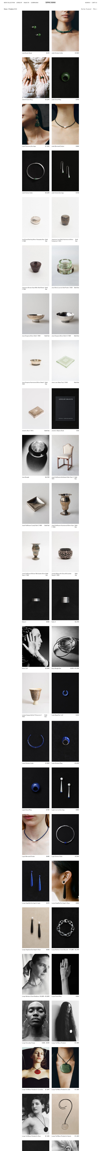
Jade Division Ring (27, 99)
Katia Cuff (25, 668)
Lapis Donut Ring (27, 810)
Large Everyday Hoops (28, 1043)
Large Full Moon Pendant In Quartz (61, 1136)
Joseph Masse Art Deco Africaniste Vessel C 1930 (61, 574)
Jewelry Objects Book (58, 430)
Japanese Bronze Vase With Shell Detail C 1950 (33, 288)
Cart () (94, 2)
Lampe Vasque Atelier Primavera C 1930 (32, 715)
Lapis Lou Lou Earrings (58, 810)
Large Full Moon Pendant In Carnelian (32, 1089)
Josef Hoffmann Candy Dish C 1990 (32, 525)
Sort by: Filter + (89, 9)
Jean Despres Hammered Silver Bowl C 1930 (33, 383)
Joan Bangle (25, 477)
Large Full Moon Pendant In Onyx (31, 1136)
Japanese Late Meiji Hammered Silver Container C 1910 (62, 240)
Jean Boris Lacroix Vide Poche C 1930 (62, 287)
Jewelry (19, 2)
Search (87, 2)
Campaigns (34, 2)
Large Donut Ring (57, 996)
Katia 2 (24, 622)
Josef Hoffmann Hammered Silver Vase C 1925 (63, 526)
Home (5, 8)
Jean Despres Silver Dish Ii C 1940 (61, 336)
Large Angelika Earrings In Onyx (61, 903)
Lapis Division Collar (28, 763)
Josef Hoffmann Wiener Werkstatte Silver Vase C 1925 (33, 574)
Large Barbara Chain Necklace (30, 996)
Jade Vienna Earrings (58, 193)
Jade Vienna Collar (27, 193)
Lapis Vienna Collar (57, 856)
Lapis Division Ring (57, 763)
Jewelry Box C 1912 (27, 430)
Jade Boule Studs (27, 53)
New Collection (9, 2)
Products (13, 8)
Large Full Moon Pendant (59, 1043)
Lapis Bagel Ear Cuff (57, 715)
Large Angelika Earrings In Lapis (31, 903)
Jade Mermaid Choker (58, 146)
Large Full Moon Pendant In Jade (61, 1089)
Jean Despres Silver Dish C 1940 (31, 336)
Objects (26, 2)
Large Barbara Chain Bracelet (60, 949)
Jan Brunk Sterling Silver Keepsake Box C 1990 (33, 240)
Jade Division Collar (57, 53)
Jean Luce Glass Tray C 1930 (60, 382)
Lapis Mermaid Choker (28, 856)
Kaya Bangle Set (56, 668)
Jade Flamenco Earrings (29, 146)
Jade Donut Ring (56, 99)
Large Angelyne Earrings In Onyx (31, 949)
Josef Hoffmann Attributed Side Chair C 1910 (63, 478)
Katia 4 (54, 622)
